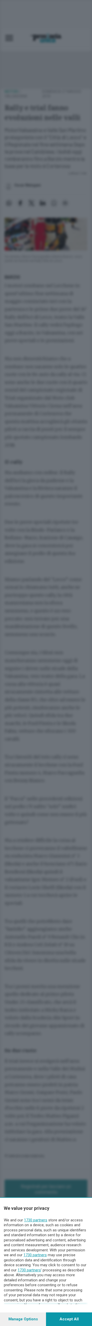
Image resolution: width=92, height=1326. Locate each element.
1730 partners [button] (35, 1220)
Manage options (23, 1319)
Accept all (69, 1319)
